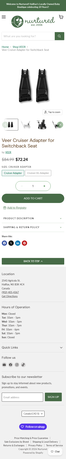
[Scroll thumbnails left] (5, 125)
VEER (8, 152)
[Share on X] (11, 243)
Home (5, 46)
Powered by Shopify (33, 452)
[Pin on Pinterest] (24, 243)
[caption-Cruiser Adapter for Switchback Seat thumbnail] (27, 124)
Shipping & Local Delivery (45, 441)
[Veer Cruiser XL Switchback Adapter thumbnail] (11, 124)
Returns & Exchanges (13, 445)
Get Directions (10, 296)
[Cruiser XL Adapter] (38, 176)
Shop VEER (19, 46)
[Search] (59, 36)
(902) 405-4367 (10, 292)
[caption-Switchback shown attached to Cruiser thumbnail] (42, 124)
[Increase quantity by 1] (44, 186)
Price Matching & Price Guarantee (31, 438)
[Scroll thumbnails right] (60, 125)
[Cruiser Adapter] (13, 176)
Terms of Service (54, 445)
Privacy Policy (35, 445)
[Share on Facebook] (4, 243)
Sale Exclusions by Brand (16, 441)
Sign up (53, 396)
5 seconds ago (16, 207)
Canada (31, 413)
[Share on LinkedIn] (17, 243)
